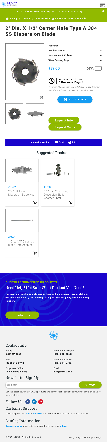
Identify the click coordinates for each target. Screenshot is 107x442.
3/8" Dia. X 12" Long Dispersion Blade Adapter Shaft (56, 195)
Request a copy (13, 426)
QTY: (90, 68)
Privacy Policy (74, 437)
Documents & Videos (60, 55)
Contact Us (22, 315)
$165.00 (11, 187)
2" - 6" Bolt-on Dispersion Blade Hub (21, 193)
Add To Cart (77, 99)
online (62, 426)
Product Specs (56, 50)
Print (74, 142)
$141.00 (47, 187)
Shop (15, 18)
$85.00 (11, 237)
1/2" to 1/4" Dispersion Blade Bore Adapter (22, 243)
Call (28, 413)
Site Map (88, 437)
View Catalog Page (59, 60)
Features (53, 45)
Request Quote (65, 127)
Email (61, 142)
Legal (99, 437)
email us (37, 413)
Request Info (64, 120)
